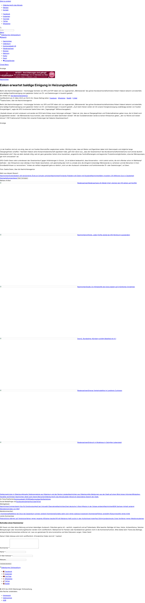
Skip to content (5, 1)
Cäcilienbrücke (45, 499)
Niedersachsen (8, 48)
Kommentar (4, 548)
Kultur (5, 56)
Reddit (69, 98)
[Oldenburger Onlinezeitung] (10, 567)
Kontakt (5, 10)
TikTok (5, 21)
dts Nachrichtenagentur (19, 96)
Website (3, 560)
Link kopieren (24, 178)
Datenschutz (7, 598)
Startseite (3, 178)
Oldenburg (6, 44)
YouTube (6, 19)
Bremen (6, 51)
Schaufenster (9, 61)
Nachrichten (7, 41)
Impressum (7, 595)
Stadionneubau (34, 499)
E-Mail (75, 98)
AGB (4, 600)
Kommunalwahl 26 (9, 46)
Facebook (6, 14)
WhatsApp (6, 24)
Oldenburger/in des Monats (12, 5)
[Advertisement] (72, 136)
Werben (6, 7)
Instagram (6, 16)
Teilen (19, 178)
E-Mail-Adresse (6, 556)
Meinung (6, 53)
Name (2, 552)
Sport (5, 58)
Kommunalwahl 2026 (21, 499)
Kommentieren (12, 178)
